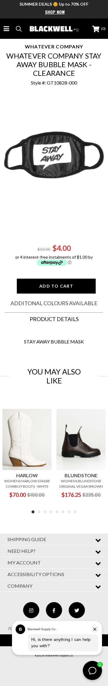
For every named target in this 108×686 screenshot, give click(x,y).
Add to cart (56, 285)
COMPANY (20, 586)
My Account (24, 562)
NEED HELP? (21, 551)
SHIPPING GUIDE (27, 539)
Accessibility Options (36, 574)
